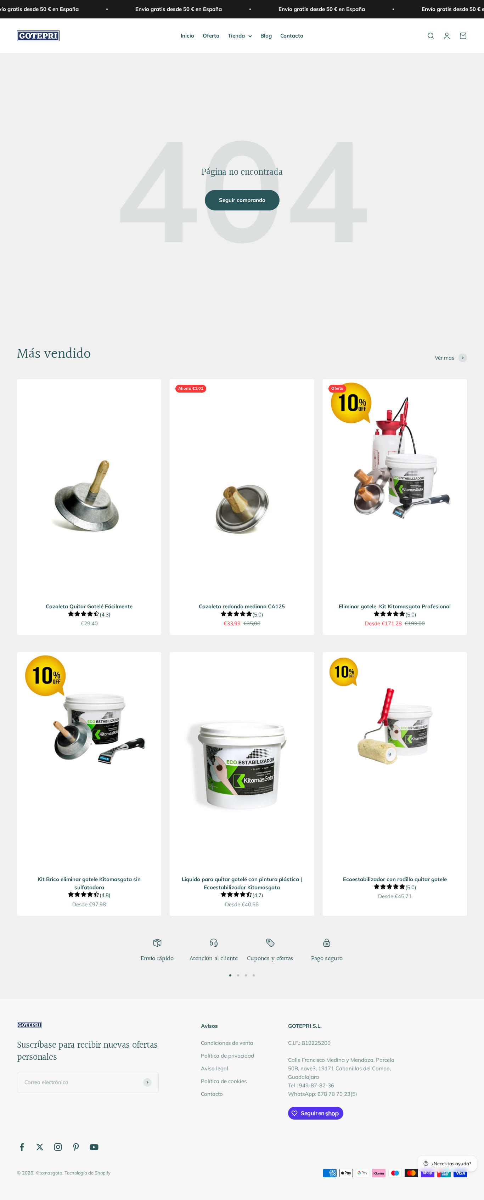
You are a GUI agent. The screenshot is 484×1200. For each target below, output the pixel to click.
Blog (266, 35)
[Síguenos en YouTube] (94, 1147)
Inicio (187, 35)
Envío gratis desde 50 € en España (172, 9)
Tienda (236, 35)
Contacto (291, 35)
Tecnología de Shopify (87, 1173)
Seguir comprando (242, 200)
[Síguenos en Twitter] (40, 1147)
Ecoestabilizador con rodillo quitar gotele (395, 879)
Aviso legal (214, 1068)
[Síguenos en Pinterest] (76, 1147)
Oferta (211, 35)
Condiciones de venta (227, 1043)
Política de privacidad (227, 1055)
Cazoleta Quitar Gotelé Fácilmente (89, 606)
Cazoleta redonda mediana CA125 (242, 606)
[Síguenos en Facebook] (22, 1147)
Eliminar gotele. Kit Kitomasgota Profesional (395, 606)
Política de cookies (224, 1081)
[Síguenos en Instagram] (58, 1147)
